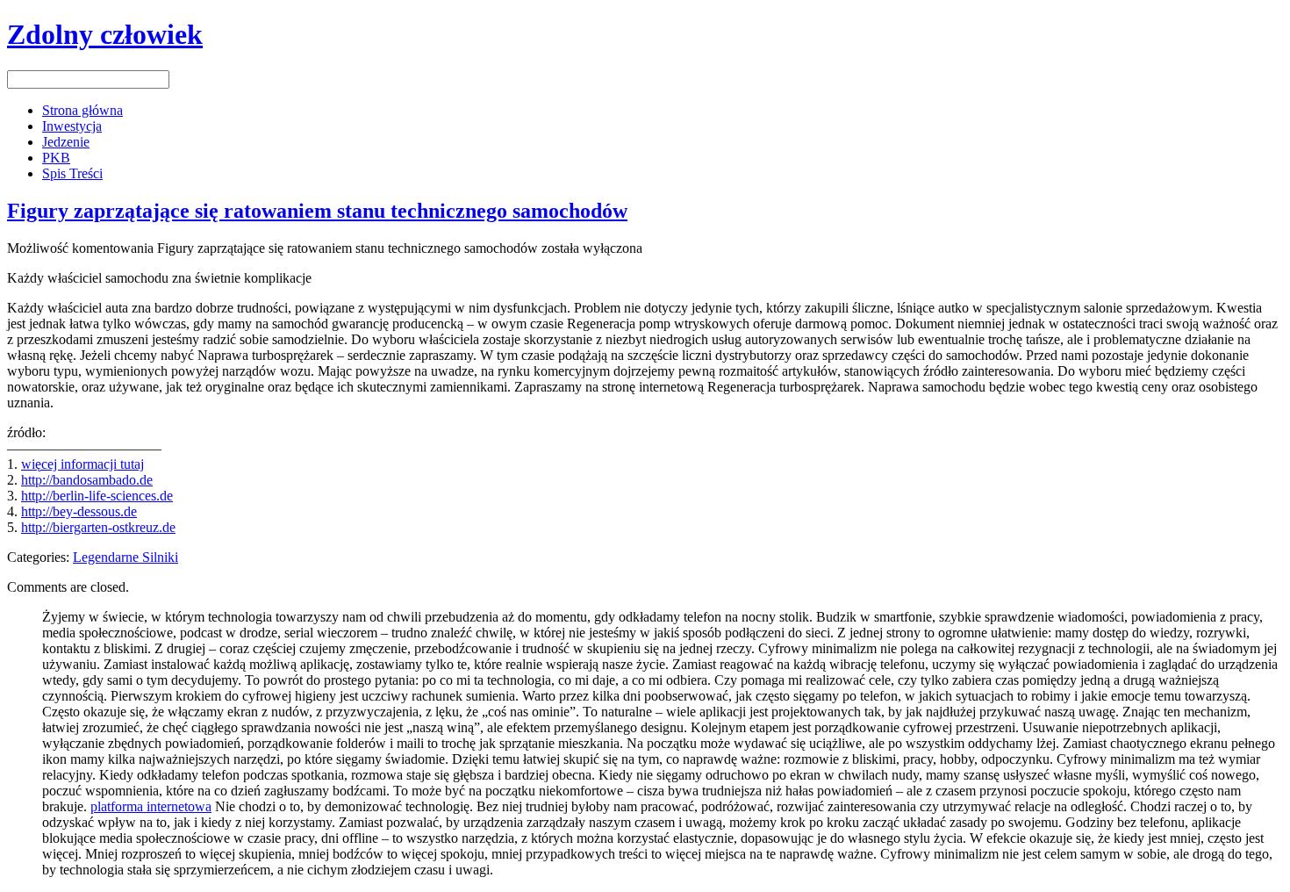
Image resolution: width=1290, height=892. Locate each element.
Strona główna (82, 110)
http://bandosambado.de (87, 479)
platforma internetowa (150, 806)
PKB (56, 157)
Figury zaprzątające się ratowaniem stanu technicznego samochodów (317, 210)
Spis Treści (72, 173)
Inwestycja (72, 126)
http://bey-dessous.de (79, 511)
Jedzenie (66, 141)
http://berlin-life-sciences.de (97, 495)
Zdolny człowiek (105, 34)
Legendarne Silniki (125, 557)
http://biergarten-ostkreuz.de (98, 527)
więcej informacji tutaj (82, 464)
